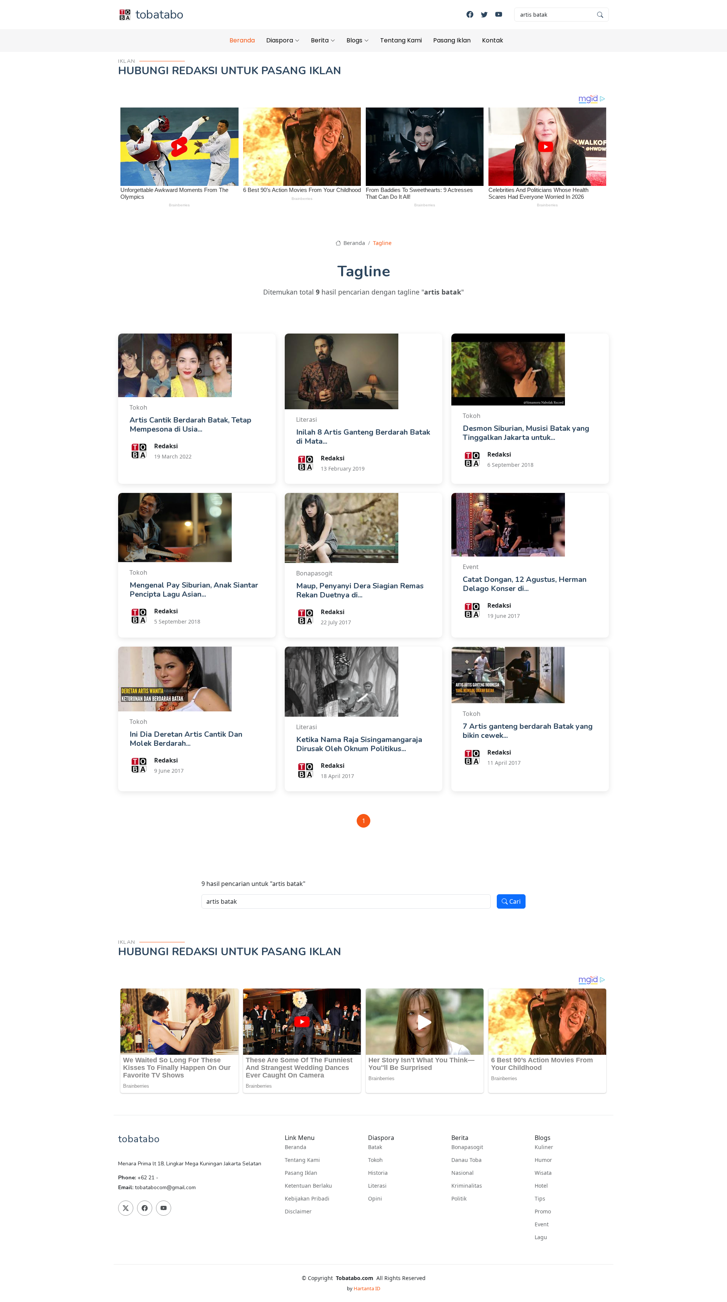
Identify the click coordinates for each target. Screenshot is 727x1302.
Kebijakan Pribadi (307, 1198)
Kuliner (544, 1147)
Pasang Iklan (452, 40)
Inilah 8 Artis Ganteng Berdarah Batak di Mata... (363, 436)
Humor (543, 1160)
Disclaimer (298, 1211)
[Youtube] (498, 14)
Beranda (242, 40)
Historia (378, 1173)
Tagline (382, 242)
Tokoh (375, 1160)
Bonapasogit (467, 1147)
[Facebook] (469, 14)
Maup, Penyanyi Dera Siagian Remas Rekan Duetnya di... (360, 590)
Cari (514, 901)
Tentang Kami (401, 40)
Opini (375, 1198)
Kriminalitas (466, 1185)
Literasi (377, 1185)
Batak (375, 1147)
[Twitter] (484, 14)
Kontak (492, 40)
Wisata (543, 1173)
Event (542, 1224)
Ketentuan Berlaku (308, 1185)
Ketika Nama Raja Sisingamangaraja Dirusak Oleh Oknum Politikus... (359, 744)
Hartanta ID (367, 1288)
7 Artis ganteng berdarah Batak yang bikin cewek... (528, 731)
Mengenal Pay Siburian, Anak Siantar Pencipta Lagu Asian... (193, 589)
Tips (540, 1198)
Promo (543, 1211)
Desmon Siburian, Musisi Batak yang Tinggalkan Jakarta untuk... (526, 433)
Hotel (541, 1185)
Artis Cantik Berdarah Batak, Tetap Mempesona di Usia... (190, 424)
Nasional (462, 1173)
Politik (458, 1198)
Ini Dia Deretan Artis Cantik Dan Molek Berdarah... (185, 738)
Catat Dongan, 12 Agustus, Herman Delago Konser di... (525, 584)
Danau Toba (466, 1160)
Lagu (541, 1237)
